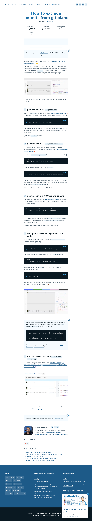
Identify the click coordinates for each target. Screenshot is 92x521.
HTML (18, 480)
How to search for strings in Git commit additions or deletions (44, 454)
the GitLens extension (52, 199)
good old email (58, 418)
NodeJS (19, 484)
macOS (10, 493)
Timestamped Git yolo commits (34, 456)
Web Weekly (74, 516)
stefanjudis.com (31, 513)
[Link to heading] (25, 109)
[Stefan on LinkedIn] (52, 427)
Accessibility (11, 487)
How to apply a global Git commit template (38, 452)
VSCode (18, 490)
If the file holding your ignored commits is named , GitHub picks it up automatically (45, 365)
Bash (9, 484)
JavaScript (11, 477)
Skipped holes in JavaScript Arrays (42, 484)
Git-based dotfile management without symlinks (39, 460)
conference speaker (41, 434)
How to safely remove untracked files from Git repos (41, 458)
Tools (9, 480)
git (27, 443)
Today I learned (44, 53)
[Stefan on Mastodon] (57, 427)
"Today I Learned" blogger (52, 432)
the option (59, 113)
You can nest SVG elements (41, 481)
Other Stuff (46, 4)
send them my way (36, 409)
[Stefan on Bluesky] (55, 427)
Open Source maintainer (59, 434)
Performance (21, 493)
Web (22, 487)
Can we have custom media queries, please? (74, 481)
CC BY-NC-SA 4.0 (60, 513)
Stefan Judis (49, 21)
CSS (21, 477)
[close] (88, 494)
